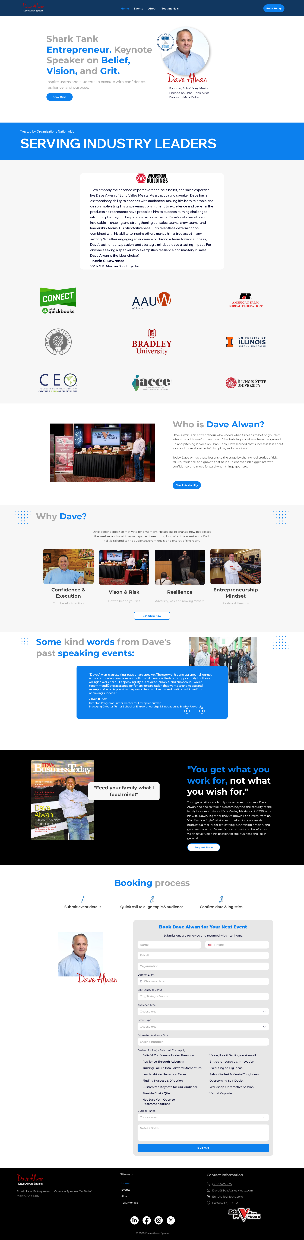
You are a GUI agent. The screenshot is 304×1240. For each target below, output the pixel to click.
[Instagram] (158, 1220)
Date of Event (146, 974)
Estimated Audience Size (153, 1035)
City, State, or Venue (150, 989)
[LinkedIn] (134, 1220)
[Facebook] (146, 1220)
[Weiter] (202, 711)
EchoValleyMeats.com (227, 1196)
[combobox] (203, 1011)
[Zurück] (187, 711)
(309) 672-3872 (222, 1184)
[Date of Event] (141, 981)
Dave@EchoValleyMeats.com (232, 1190)
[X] (171, 1220)
